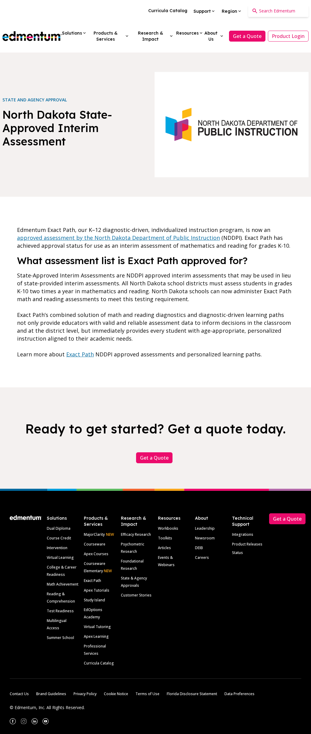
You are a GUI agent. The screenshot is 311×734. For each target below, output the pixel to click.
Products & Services (96, 521)
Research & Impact (133, 521)
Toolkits (165, 538)
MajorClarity (94, 534)
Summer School (60, 637)
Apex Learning (96, 636)
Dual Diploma (58, 528)
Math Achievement (62, 584)
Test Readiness (60, 610)
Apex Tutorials (96, 590)
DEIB (199, 547)
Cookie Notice (116, 693)
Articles (164, 547)
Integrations (242, 534)
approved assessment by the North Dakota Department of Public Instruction (118, 237)
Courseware (94, 544)
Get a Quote (247, 36)
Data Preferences (239, 693)
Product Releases (247, 544)
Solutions (57, 518)
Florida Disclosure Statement (192, 693)
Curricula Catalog (99, 663)
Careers (202, 557)
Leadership (205, 528)
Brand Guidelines (51, 693)
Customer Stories (136, 595)
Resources (169, 518)
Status (237, 552)
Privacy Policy (85, 693)
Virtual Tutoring (97, 626)
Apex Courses (96, 553)
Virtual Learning (60, 557)
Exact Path (80, 354)
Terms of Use (147, 693)
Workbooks (168, 528)
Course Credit (59, 538)
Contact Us (19, 693)
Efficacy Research (136, 534)
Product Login (288, 36)
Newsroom (205, 538)
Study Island (94, 600)
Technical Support (242, 521)
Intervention (57, 547)
